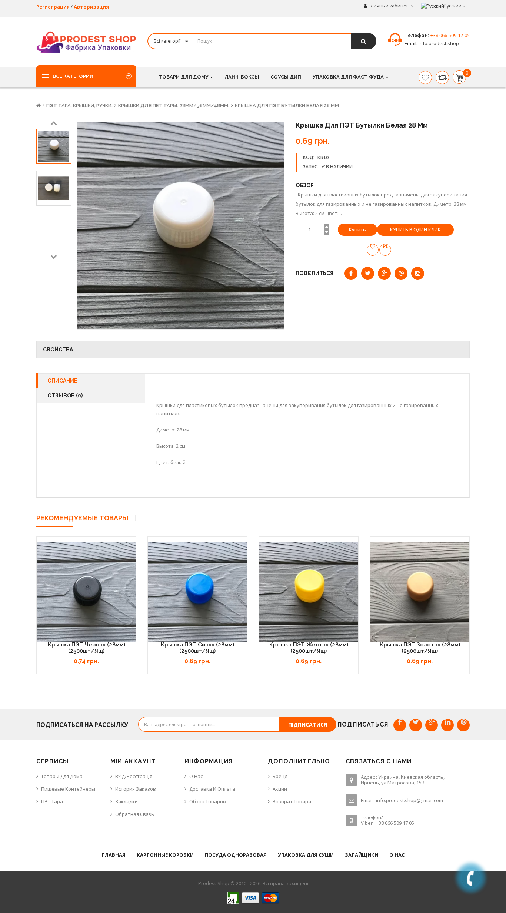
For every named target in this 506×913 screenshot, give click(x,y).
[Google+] (431, 725)
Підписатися (307, 724)
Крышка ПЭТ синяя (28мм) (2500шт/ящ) (197, 647)
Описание (62, 381)
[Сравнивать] (442, 77)
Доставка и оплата (212, 788)
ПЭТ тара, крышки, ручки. (79, 105)
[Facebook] (399, 725)
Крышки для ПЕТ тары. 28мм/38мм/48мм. (173, 105)
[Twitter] (415, 725)
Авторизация (91, 6)
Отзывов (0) (65, 395)
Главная (114, 854)
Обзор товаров (207, 801)
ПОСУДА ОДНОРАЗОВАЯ (236, 854)
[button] (86, 76)
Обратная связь (134, 814)
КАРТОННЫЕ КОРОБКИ (165, 854)
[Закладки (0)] (425, 77)
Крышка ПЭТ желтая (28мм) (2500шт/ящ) (308, 647)
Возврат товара (292, 801)
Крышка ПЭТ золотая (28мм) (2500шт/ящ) (420, 647)
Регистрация (53, 6)
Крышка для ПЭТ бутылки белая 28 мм (287, 105)
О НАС (397, 854)
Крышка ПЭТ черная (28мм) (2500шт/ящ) (86, 647)
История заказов (135, 788)
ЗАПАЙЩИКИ (361, 854)
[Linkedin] (447, 725)
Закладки (126, 801)
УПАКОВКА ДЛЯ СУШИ (306, 854)
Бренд (280, 776)
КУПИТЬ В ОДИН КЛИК (415, 229)
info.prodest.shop (438, 43)
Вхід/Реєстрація (133, 776)
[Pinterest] (463, 725)
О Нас (196, 776)
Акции (280, 788)
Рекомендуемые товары (82, 518)
